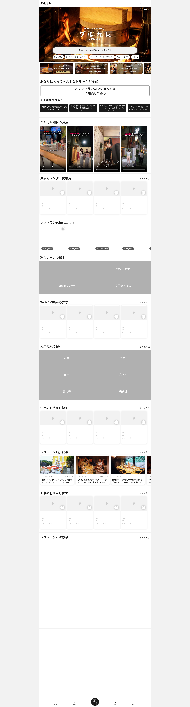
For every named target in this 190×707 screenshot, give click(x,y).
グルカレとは (145, 3)
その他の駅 (145, 347)
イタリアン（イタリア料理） (102, 57)
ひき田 (147, 9)
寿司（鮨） (58, 57)
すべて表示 (145, 178)
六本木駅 (135, 57)
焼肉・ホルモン (122, 57)
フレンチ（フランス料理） (76, 57)
